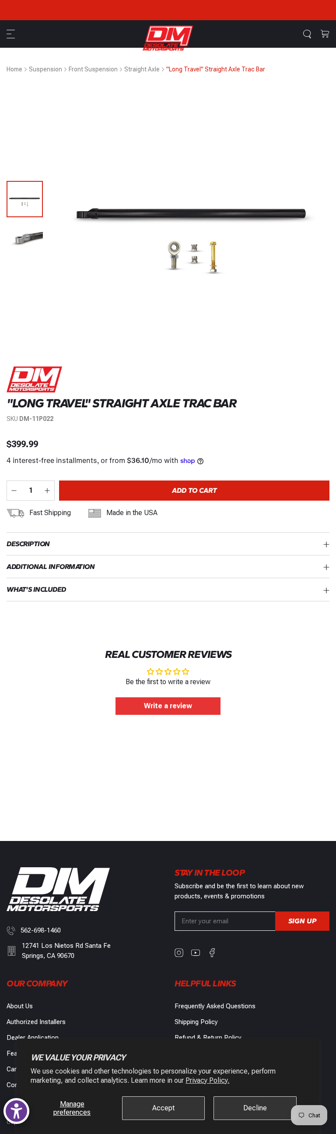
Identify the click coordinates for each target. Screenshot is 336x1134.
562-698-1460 (41, 930)
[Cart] (325, 34)
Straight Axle (142, 69)
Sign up (302, 921)
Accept (163, 1108)
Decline (255, 1108)
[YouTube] (195, 952)
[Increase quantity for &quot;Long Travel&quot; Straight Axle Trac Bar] (47, 490)
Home (14, 69)
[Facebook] (212, 952)
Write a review (168, 706)
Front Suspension (93, 69)
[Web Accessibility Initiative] (16, 1111)
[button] (12, 34)
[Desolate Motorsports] (168, 38)
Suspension (45, 69)
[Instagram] (179, 952)
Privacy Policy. (207, 1080)
